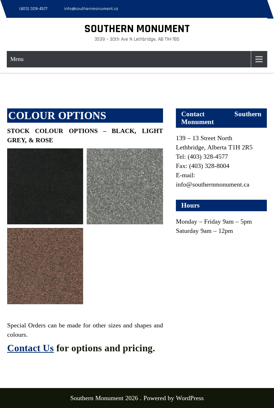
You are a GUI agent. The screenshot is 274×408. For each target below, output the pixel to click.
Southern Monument (137, 28)
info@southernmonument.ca (91, 8)
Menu (17, 59)
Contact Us (30, 348)
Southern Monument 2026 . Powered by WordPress (137, 398)
